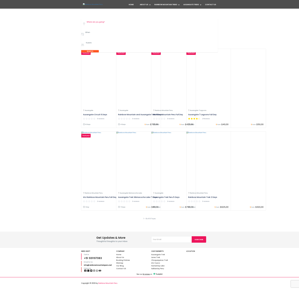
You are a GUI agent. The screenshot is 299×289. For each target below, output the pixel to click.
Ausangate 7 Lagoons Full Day (202, 114)
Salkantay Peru (157, 268)
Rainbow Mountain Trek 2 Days (202, 197)
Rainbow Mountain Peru (107, 283)
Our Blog (120, 266)
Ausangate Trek (158, 254)
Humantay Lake (157, 266)
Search (90, 51)
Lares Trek (155, 257)
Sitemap (119, 263)
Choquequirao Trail (159, 260)
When (87, 32)
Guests (89, 43)
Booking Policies (123, 260)
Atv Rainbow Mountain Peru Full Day (99, 197)
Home (131, 4)
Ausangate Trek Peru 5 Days (166, 197)
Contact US (121, 268)
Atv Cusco (155, 263)
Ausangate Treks (191, 4)
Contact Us (210, 4)
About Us (144, 4)
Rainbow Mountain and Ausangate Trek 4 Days (140, 114)
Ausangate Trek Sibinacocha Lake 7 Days (137, 197)
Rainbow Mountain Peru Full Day (168, 114)
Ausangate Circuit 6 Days (95, 114)
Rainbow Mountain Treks (165, 4)
